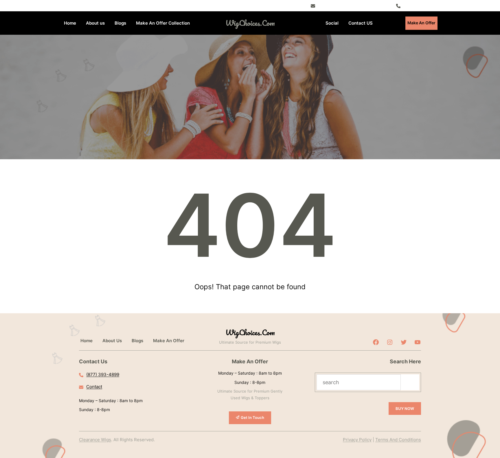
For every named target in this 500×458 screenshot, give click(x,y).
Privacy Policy (357, 439)
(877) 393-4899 (420, 5)
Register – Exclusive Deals (344, 5)
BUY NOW (405, 408)
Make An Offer (421, 22)
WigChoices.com (250, 23)
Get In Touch (252, 417)
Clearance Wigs (95, 439)
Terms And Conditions (398, 439)
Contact (94, 386)
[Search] (410, 382)
